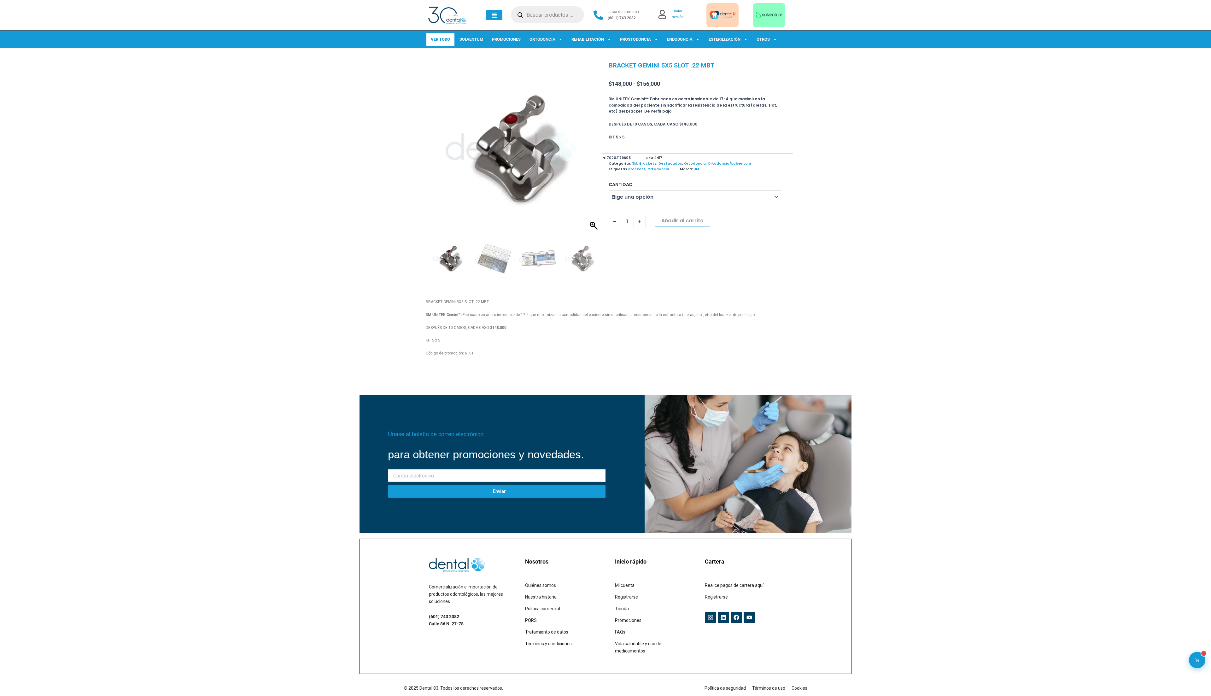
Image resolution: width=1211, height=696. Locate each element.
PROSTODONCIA (635, 39)
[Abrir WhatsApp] (1195, 680)
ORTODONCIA (542, 39)
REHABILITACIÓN (587, 39)
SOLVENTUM (471, 39)
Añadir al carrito (682, 220)
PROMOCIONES (506, 39)
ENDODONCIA (680, 39)
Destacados (670, 163)
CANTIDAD (621, 184)
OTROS (763, 39)
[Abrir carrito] (1197, 660)
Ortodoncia (695, 163)
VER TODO (440, 39)
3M (634, 163)
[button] (594, 151)
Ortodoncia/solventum (729, 163)
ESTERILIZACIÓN (724, 39)
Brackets (648, 163)
